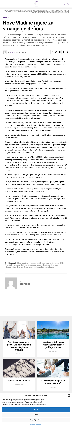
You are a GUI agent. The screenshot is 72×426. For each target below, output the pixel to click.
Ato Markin (12, 52)
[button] (69, 395)
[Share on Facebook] (52, 52)
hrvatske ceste (44, 263)
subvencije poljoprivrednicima (37, 267)
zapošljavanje (50, 267)
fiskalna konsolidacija (23, 263)
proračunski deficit (53, 265)
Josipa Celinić (53, 387)
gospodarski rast (35, 263)
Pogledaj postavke (36, 420)
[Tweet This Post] (56, 52)
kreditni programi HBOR (57, 263)
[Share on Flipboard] (60, 52)
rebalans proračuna (10, 267)
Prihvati (36, 409)
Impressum (32, 424)
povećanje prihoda (34, 265)
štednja (26, 267)
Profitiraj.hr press (19, 354)
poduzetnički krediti (23, 265)
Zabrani (36, 414)
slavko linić (20, 267)
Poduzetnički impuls (11, 265)
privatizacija (43, 265)
